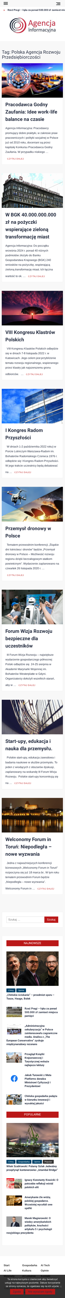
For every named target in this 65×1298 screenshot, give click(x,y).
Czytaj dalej (15, 159)
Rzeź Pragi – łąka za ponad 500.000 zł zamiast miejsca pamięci (41, 1012)
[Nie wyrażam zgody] (60, 1286)
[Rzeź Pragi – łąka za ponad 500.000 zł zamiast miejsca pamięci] (14, 1011)
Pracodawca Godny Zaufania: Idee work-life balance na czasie (31, 112)
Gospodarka (24, 1162)
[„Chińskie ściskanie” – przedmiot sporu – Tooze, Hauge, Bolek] (32, 968)
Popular (48, 1162)
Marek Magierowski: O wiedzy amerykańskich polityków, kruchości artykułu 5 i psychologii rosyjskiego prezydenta (29, 1225)
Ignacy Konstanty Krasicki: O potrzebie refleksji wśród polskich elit (41, 1183)
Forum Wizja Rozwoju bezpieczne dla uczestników (28, 639)
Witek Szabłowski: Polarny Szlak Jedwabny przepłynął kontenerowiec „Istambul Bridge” (32, 1168)
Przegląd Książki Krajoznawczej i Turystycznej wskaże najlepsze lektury (37, 1059)
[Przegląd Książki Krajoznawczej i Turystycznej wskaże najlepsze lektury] (14, 1057)
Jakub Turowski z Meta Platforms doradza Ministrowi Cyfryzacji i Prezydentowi (38, 1080)
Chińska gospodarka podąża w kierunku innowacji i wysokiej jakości (41, 1099)
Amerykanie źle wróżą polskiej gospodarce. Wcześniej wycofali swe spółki (38, 1202)
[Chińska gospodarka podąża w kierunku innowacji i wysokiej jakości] (14, 1099)
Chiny (11, 990)
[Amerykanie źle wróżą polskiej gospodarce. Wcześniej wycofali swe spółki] (14, 1200)
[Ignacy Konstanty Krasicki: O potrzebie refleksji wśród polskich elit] (14, 1183)
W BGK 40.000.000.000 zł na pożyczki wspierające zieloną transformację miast (30, 226)
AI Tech (45, 1265)
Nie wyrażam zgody (40, 1291)
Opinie (21, 990)
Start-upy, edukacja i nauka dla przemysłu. (28, 745)
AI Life (7, 1270)
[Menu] (5, 3)
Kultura (26, 1270)
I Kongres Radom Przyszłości (24, 434)
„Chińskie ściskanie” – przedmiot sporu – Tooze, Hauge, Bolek (30, 997)
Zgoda (17, 1291)
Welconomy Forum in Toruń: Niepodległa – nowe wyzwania (28, 847)
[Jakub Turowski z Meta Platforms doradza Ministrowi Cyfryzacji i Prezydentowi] (14, 1078)
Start (7, 1265)
